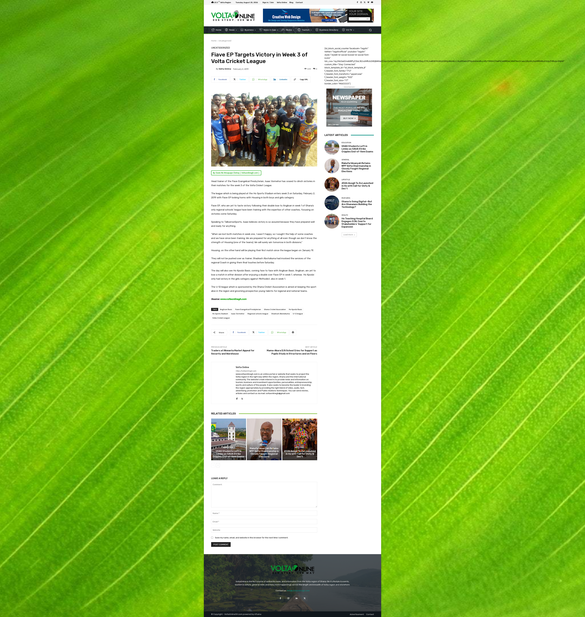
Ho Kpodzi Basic (295, 309)
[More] (293, 332)
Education (228, 447)
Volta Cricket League (221, 318)
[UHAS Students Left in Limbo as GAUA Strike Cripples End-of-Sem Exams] (228, 439)
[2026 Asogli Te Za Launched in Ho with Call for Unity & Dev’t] (299, 439)
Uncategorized (224, 40)
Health (345, 215)
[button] (370, 30)
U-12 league (298, 313)
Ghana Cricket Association (275, 309)
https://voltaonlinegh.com (246, 371)
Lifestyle (299, 447)
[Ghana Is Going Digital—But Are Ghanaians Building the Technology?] (331, 202)
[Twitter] (365, 2)
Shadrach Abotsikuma (280, 313)
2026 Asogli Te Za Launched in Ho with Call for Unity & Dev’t (300, 454)
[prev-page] (213, 465)
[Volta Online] (213, 69)
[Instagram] (361, 2)
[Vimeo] (368, 2)
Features (346, 198)
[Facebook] (357, 2)
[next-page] (218, 465)
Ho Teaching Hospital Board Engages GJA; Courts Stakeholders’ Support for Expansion (357, 222)
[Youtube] (372, 2)
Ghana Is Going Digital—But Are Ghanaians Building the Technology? (357, 204)
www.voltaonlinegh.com (233, 299)
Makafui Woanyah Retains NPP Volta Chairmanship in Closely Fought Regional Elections (264, 452)
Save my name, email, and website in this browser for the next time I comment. (251, 537)
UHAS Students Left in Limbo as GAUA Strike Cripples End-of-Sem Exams (228, 454)
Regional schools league (258, 313)
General (264, 444)
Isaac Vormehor (238, 313)
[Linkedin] (297, 598)
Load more (348, 234)
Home (213, 40)
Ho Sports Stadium (220, 313)
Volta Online (225, 69)
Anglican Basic (226, 309)
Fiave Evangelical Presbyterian (248, 309)
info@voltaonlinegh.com (298, 590)
